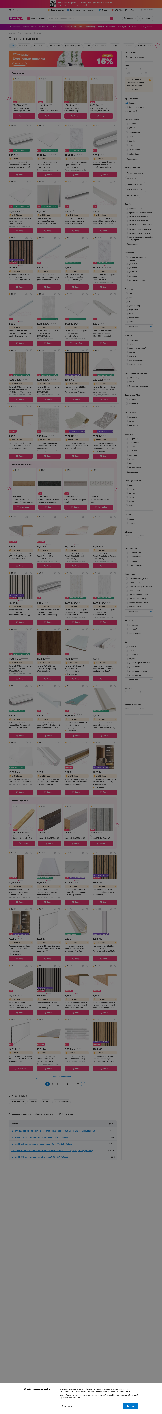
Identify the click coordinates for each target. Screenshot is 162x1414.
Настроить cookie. (123, 1391)
